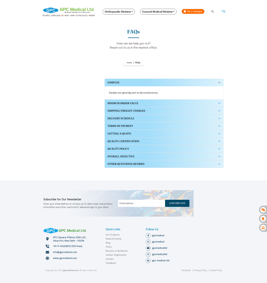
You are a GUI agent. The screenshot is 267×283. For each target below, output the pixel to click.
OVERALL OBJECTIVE (120, 156)
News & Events (113, 238)
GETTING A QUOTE (119, 133)
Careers (110, 259)
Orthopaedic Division (118, 11)
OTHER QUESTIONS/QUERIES (125, 164)
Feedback (111, 263)
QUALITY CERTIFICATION (123, 141)
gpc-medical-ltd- (161, 260)
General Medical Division (157, 11)
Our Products (112, 234)
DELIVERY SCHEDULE (120, 118)
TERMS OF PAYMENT (120, 126)
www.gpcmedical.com (65, 258)
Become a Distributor (117, 250)
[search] (212, 11)
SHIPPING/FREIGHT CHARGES (126, 110)
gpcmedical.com (71, 270)
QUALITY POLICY (118, 148)
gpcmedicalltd (159, 248)
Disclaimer (186, 270)
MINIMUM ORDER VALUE (122, 103)
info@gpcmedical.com (65, 252)
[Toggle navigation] (223, 11)
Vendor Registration (116, 254)
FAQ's (109, 246)
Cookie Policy (215, 270)
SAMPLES (113, 82)
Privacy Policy (200, 270)
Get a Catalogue (194, 11)
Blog (108, 242)
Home (129, 62)
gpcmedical (158, 235)
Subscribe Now (177, 203)
